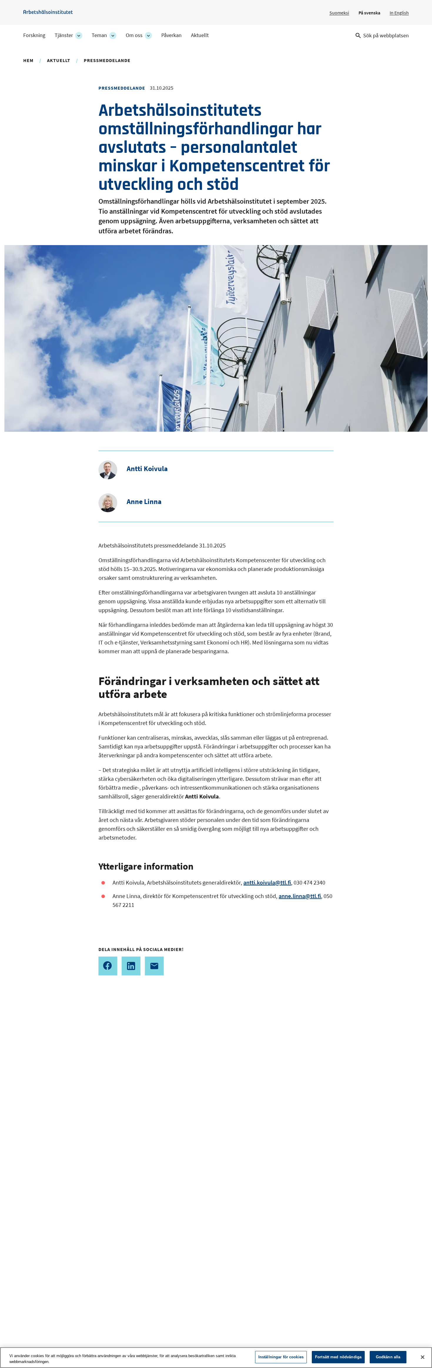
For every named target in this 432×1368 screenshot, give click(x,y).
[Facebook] (107, 966)
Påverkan (171, 35)
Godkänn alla (388, 1357)
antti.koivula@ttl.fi (267, 882)
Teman (99, 35)
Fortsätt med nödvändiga (338, 1357)
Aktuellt (200, 35)
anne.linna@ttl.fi (300, 896)
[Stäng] (422, 1357)
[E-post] (154, 966)
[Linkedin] (131, 966)
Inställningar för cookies (281, 1357)
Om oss (134, 35)
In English (399, 13)
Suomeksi (339, 13)
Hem (28, 60)
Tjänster (64, 35)
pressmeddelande (107, 60)
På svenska (369, 13)
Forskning (34, 35)
